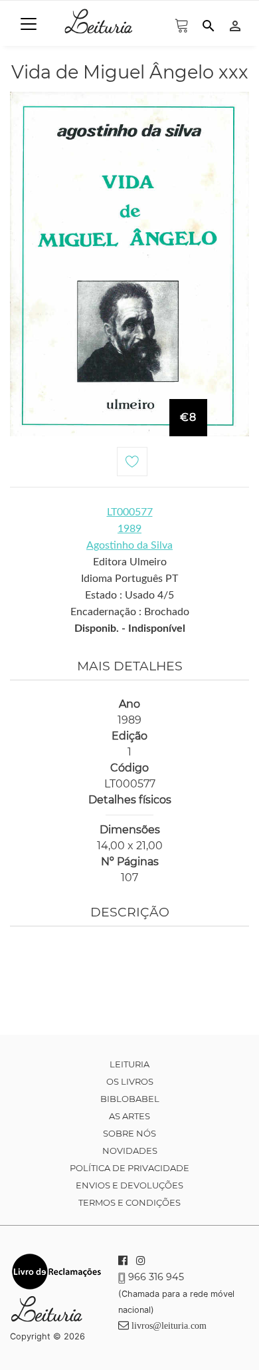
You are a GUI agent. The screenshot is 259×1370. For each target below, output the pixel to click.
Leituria (129, 1064)
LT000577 (130, 512)
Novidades (129, 1150)
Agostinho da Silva (129, 545)
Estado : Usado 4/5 (129, 595)
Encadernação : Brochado (129, 612)
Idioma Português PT (129, 578)
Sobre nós (129, 1133)
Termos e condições (129, 1202)
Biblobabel (129, 1098)
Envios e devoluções (129, 1185)
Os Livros (129, 1081)
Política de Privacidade (129, 1168)
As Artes (129, 1116)
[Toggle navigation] (28, 24)
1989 (129, 528)
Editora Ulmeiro (130, 562)
